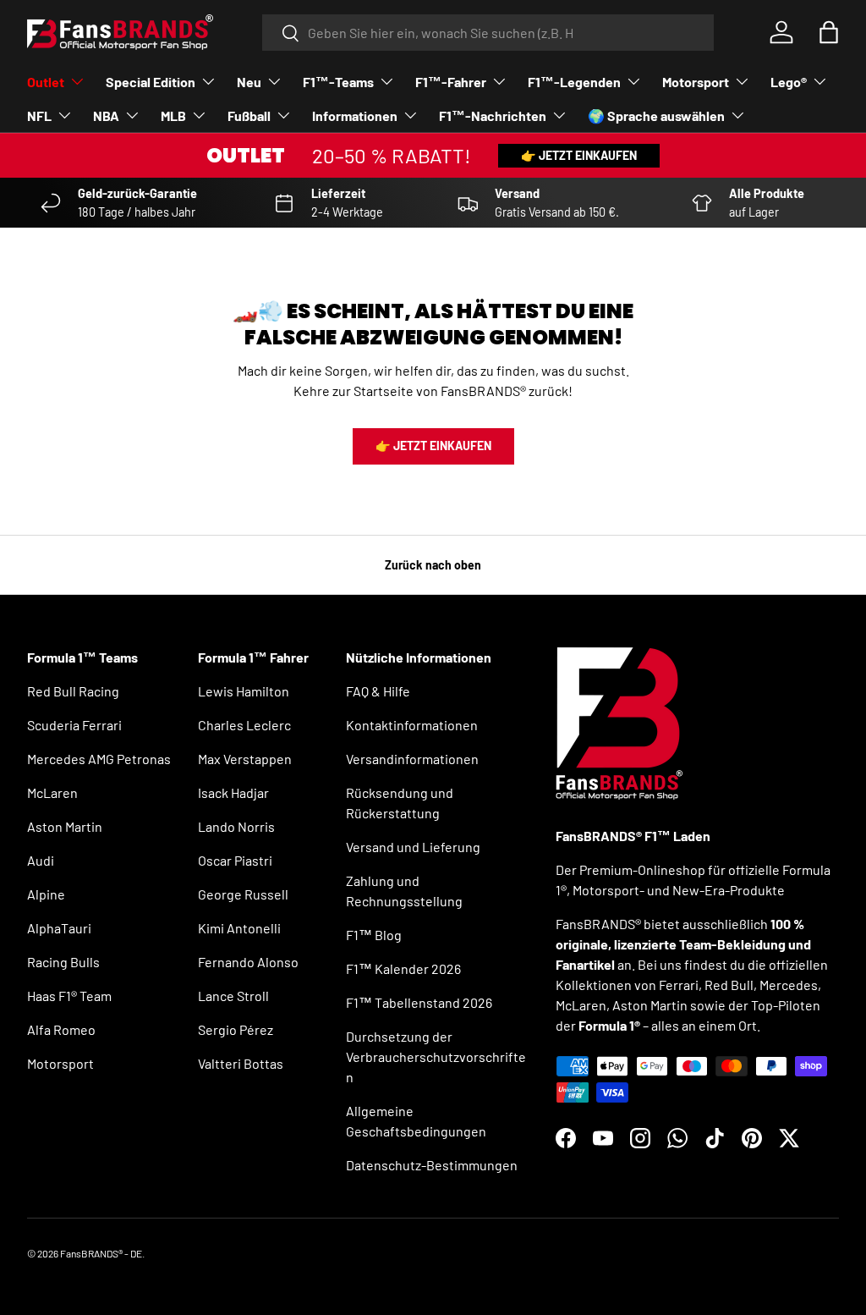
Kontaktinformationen (412, 725)
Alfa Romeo (61, 1029)
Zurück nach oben (433, 565)
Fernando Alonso (248, 962)
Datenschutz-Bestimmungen (432, 1165)
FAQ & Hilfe (378, 691)
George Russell (243, 894)
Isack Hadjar (233, 792)
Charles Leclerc (244, 725)
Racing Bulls (63, 962)
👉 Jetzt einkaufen (579, 155)
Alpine (46, 894)
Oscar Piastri (235, 860)
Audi (40, 860)
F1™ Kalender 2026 (403, 968)
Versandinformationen (412, 759)
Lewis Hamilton (243, 691)
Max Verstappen (245, 759)
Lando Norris (236, 826)
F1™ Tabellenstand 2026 (419, 1002)
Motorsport (60, 1063)
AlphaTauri (59, 928)
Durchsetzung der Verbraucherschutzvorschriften (436, 1056)
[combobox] (488, 32)
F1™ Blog (374, 935)
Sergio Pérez (235, 1029)
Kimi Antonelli (239, 928)
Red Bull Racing (73, 691)
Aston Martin (64, 826)
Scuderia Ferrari (74, 725)
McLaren (52, 792)
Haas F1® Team (69, 996)
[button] (828, 32)
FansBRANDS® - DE (101, 1253)
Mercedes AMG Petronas (99, 759)
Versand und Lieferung (413, 847)
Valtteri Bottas (240, 1063)
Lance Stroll (233, 996)
